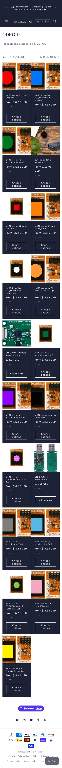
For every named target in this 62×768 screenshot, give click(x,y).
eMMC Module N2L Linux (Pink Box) (43, 604)
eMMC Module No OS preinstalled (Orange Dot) (44, 290)
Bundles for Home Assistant (43, 161)
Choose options (16, 118)
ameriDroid (29, 752)
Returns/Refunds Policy (28, 756)
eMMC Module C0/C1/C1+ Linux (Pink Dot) (16, 479)
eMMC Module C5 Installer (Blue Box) (43, 542)
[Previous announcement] (6, 8)
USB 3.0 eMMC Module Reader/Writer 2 (16, 353)
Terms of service (14, 761)
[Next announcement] (56, 8)
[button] (6, 21)
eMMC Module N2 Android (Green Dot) (15, 161)
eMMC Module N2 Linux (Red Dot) (16, 96)
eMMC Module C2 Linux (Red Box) (16, 227)
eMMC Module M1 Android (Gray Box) (14, 542)
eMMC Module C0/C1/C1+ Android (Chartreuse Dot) (14, 606)
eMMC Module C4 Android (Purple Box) (15, 416)
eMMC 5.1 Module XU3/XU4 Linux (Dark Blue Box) (44, 97)
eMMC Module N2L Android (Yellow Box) (15, 669)
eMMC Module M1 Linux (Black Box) (45, 416)
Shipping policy (31, 761)
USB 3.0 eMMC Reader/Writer (41, 478)
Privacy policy (47, 756)
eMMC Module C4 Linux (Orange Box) (45, 227)
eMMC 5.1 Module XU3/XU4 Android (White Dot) (13, 290)
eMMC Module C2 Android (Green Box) (44, 353)
